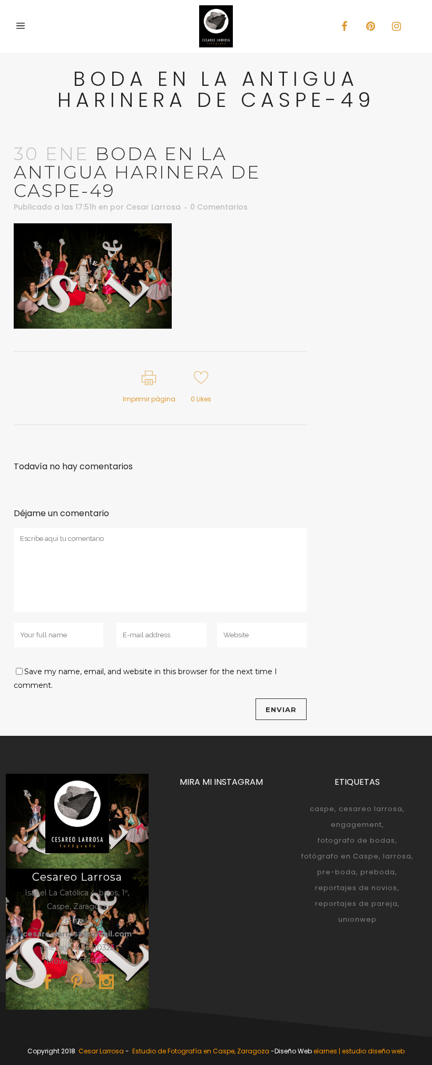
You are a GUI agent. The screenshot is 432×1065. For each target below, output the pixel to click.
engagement (356, 825)
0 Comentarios (219, 207)
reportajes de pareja (356, 904)
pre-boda (336, 872)
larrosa (397, 856)
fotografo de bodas (356, 840)
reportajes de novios (356, 888)
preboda (377, 872)
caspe (322, 809)
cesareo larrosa (370, 809)
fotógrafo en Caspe (340, 856)
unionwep (357, 919)
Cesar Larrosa (153, 207)
